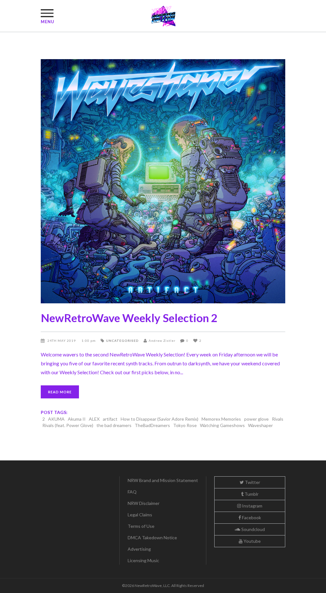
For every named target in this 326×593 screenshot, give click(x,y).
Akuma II (77, 419)
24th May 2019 (62, 340)
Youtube (252, 541)
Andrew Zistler (162, 340)
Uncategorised (122, 340)
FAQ (132, 491)
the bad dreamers (113, 425)
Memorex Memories (221, 419)
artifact (110, 419)
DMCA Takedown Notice (152, 537)
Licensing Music (143, 560)
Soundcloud (252, 529)
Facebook (251, 517)
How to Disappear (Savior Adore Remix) (159, 419)
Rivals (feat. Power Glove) (67, 425)
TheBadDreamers (152, 425)
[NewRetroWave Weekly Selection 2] (163, 181)
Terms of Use (141, 526)
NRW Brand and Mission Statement (163, 480)
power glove (256, 419)
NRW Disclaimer (143, 503)
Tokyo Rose (185, 425)
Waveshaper (260, 425)
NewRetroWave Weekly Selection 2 (129, 317)
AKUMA (56, 419)
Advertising (139, 549)
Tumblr (251, 494)
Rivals (277, 419)
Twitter (252, 482)
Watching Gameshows (222, 425)
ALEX (94, 419)
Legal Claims (140, 514)
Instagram (251, 505)
